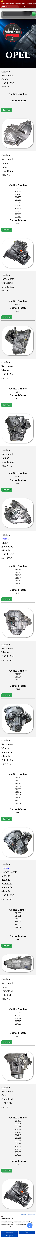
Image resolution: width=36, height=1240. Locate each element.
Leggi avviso (5, 6)
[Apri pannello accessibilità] (30, 1225)
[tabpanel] (18, 32)
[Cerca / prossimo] (34, 14)
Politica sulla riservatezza (28, 1214)
